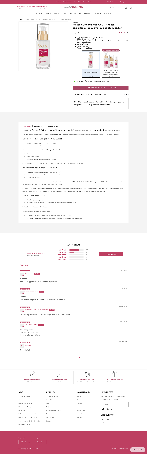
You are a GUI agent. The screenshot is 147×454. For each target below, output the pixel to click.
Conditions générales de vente (29, 421)
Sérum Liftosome (35, 215)
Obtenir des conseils (25, 400)
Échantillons (50, 400)
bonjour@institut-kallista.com (111, 422)
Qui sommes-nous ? (53, 396)
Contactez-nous (24, 396)
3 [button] (74, 358)
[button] (39, 13)
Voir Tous (80, 417)
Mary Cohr (80, 414)
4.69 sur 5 (41, 253)
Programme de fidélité (53, 410)
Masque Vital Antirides (37, 218)
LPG (78, 407)
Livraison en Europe (25, 407)
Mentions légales (24, 424)
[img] (25, 271)
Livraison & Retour (52, 126)
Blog (47, 403)
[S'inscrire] (126, 404)
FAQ (47, 407)
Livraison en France (25, 403)
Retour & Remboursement (27, 414)
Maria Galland (81, 410)
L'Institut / (112, 7)
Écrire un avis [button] (111, 254)
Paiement (21, 410)
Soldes (48, 421)
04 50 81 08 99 (106, 419)
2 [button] (70, 358)
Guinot (79, 400)
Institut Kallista (123, 449)
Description (26, 126)
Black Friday (50, 417)
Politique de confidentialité (27, 417)
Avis (47, 414)
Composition (38, 126)
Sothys (79, 396)
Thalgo (79, 403)
